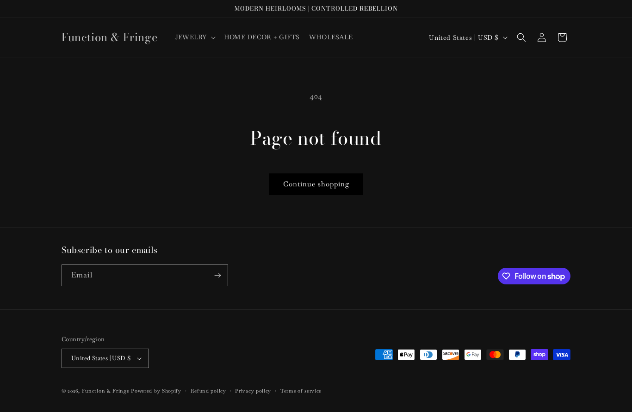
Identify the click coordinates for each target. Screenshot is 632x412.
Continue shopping (316, 183)
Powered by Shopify (156, 390)
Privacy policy (253, 390)
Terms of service (301, 390)
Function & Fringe (106, 390)
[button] (195, 37)
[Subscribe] (217, 275)
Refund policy (208, 390)
